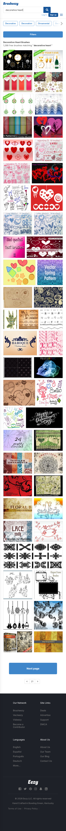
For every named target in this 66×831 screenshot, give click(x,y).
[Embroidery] (48, 463)
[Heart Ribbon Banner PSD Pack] (17, 82)
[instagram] (35, 788)
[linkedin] (46, 788)
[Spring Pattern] (50, 272)
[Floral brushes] (17, 485)
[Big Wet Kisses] (48, 127)
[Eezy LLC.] (33, 782)
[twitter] (25, 788)
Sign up (53, 15)
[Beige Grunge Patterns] (48, 641)
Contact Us (46, 761)
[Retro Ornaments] (48, 440)
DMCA (43, 724)
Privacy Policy (31, 808)
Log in (44, 15)
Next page (33, 668)
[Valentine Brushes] (16, 173)
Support (44, 719)
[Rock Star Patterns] (17, 367)
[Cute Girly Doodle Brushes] (50, 393)
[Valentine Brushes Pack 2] (47, 198)
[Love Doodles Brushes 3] (49, 150)
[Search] (47, 10)
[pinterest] (30, 788)
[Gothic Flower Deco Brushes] (33, 556)
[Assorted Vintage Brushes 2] (28, 319)
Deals (43, 710)
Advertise (45, 715)
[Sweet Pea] (17, 584)
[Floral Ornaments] (48, 485)
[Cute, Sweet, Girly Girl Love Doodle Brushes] (16, 198)
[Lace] (17, 531)
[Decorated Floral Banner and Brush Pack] (48, 82)
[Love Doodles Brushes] (17, 223)
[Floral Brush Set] (17, 508)
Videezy (17, 719)
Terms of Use (14, 808)
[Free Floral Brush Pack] (17, 641)
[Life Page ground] (49, 104)
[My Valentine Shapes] (18, 150)
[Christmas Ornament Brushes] (17, 615)
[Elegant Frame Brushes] (48, 584)
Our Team (45, 751)
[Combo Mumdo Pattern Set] (17, 127)
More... (16, 765)
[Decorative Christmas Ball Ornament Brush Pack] (18, 104)
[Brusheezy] (10, 4)
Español (17, 751)
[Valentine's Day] (47, 173)
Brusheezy (18, 710)
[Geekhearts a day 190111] (19, 393)
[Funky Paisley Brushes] (48, 297)
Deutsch (17, 761)
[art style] (10, 319)
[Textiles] (17, 463)
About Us (45, 747)
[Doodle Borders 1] (51, 319)
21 (32, 681)
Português (18, 756)
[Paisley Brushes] (17, 297)
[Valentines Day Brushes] (45, 247)
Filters (33, 34)
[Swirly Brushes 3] (48, 508)
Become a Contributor (19, 725)
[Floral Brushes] (48, 531)
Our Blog (44, 756)
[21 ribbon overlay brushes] (51, 343)
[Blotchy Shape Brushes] (19, 272)
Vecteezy (18, 715)
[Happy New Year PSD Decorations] (17, 60)
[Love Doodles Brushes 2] (48, 223)
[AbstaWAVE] (48, 367)
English (17, 747)
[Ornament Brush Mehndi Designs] (48, 615)
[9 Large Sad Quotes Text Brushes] (14, 247)
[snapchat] (40, 788)
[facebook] (20, 788)
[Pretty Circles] (17, 440)
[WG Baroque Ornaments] (20, 343)
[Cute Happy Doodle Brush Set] (13, 417)
